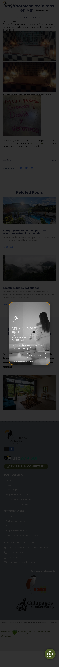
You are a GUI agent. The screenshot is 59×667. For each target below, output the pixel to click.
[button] (46, 306)
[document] (29, 333)
